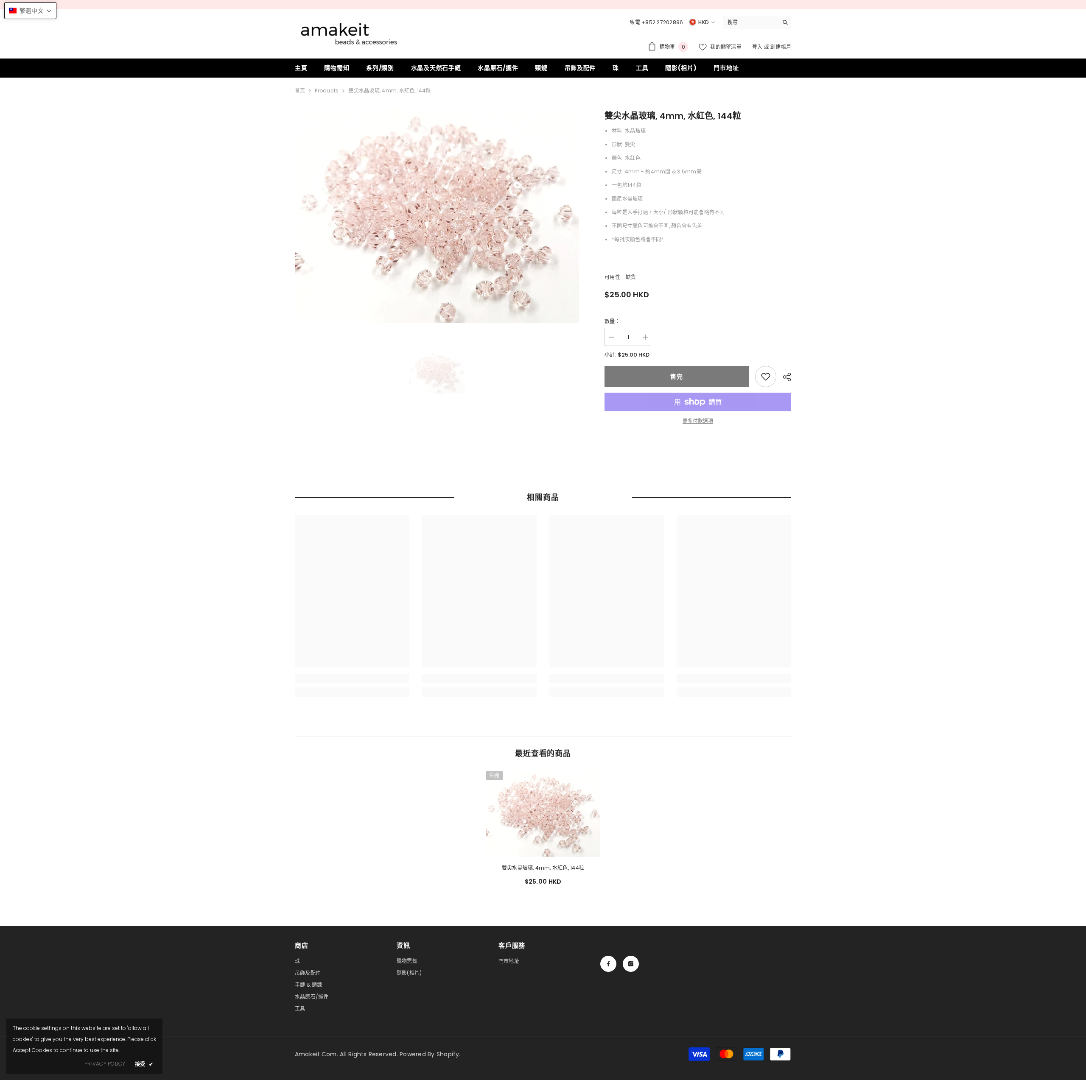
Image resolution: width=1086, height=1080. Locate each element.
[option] (437, 216)
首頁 (300, 90)
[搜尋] (757, 22)
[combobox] (750, 22)
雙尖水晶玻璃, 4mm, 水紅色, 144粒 (543, 867)
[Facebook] (608, 964)
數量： (612, 321)
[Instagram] (631, 964)
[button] (30, 11)
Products (327, 90)
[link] (765, 376)
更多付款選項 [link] (698, 420)
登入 (758, 46)
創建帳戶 (780, 46)
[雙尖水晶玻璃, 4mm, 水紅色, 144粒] (543, 814)
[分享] (783, 377)
